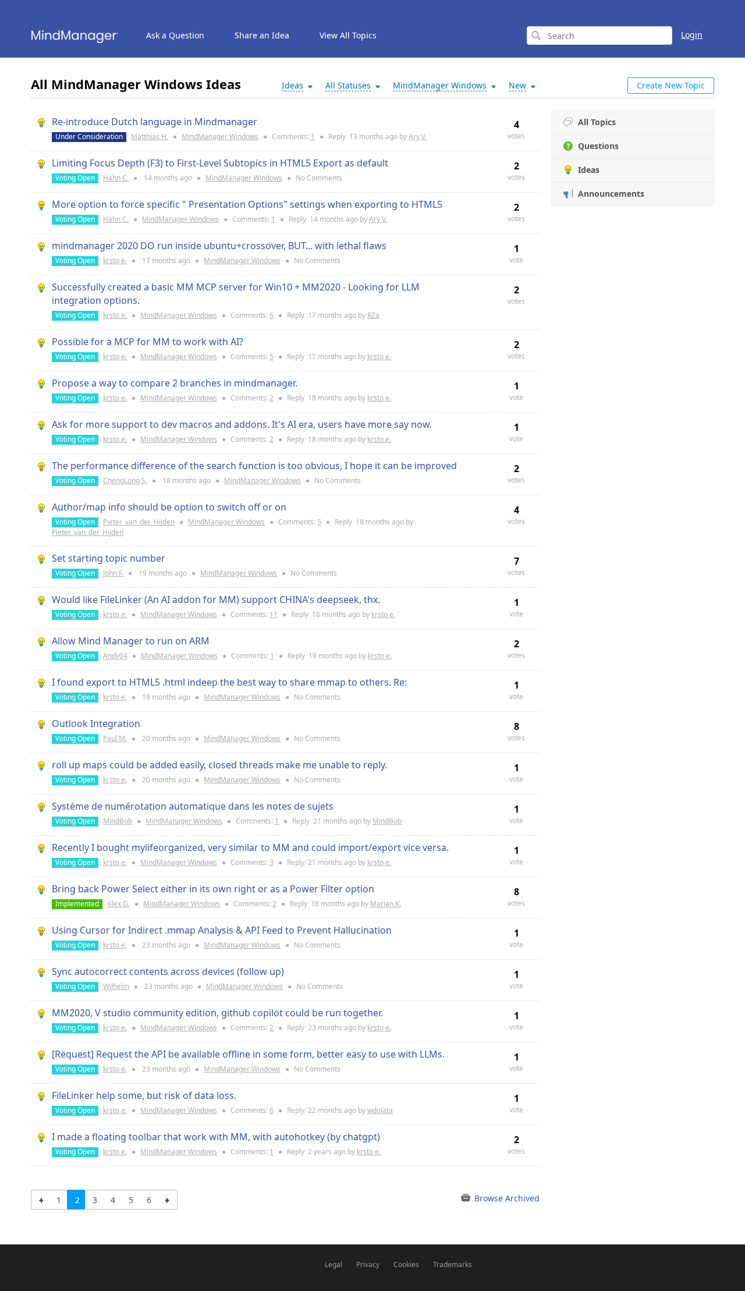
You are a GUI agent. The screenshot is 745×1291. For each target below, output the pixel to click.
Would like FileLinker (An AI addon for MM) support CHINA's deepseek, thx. (216, 599)
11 (273, 614)
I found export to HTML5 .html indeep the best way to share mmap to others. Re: (229, 682)
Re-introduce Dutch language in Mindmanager (154, 121)
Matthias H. (149, 136)
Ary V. (418, 136)
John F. (113, 573)
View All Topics (348, 35)
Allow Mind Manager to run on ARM (131, 640)
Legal (333, 1264)
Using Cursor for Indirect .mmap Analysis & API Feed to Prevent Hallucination (222, 930)
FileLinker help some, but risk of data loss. (144, 1095)
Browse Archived (506, 1198)
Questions (598, 145)
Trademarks (452, 1264)
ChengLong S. (125, 480)
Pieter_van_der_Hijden (139, 522)
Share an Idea (262, 35)
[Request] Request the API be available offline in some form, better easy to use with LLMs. (248, 1054)
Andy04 (115, 656)
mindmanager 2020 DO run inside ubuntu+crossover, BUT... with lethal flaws (219, 245)
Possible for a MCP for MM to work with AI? (147, 341)
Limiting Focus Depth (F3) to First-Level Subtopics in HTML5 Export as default (220, 163)
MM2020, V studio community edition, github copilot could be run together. (217, 1012)
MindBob (117, 821)
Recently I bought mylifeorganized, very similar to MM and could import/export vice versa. (250, 847)
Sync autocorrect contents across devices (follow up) (168, 971)
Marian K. (385, 904)
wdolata (380, 1110)
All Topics (597, 121)
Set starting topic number (108, 558)
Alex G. (118, 904)
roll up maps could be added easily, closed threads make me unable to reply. (219, 764)
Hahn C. (116, 178)
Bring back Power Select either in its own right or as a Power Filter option (213, 888)
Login (692, 34)
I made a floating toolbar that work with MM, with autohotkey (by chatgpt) (216, 1136)
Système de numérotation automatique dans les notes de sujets (193, 806)
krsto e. (115, 260)
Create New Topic (671, 85)
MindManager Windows (220, 136)
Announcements (611, 193)
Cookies (406, 1264)
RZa (373, 315)
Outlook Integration (96, 723)
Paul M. (115, 738)
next (167, 1200)
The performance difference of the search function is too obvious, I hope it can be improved (254, 465)
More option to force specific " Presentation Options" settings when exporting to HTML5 (247, 204)
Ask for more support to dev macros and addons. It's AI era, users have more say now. (242, 424)
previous (41, 1200)
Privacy (367, 1264)
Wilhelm (116, 986)
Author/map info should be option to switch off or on (169, 507)
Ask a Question (175, 35)
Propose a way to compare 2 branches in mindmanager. (174, 383)
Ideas (588, 169)
